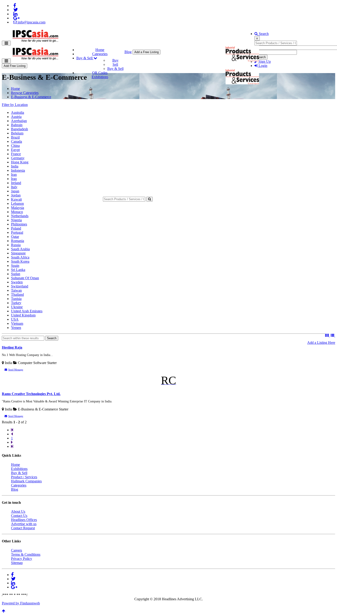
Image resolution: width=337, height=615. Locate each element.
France (16, 154)
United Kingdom (23, 315)
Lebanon (17, 203)
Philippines (19, 224)
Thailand (17, 294)
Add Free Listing (14, 66)
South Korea (20, 261)
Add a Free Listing (146, 52)
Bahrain (16, 125)
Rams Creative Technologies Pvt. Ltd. (31, 394)
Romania (17, 241)
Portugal (17, 232)
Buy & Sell (85, 58)
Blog (128, 52)
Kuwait (16, 199)
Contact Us (19, 516)
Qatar (15, 237)
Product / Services (24, 477)
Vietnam (17, 323)
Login (262, 66)
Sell (115, 64)
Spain (15, 266)
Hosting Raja (12, 347)
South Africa (20, 257)
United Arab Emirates (26, 311)
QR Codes (100, 73)
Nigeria (16, 220)
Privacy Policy (21, 559)
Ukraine (17, 307)
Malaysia (17, 208)
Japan (15, 191)
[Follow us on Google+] (16, 18)
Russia (16, 245)
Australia (17, 112)
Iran (14, 175)
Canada (16, 141)
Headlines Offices (24, 520)
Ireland (16, 183)
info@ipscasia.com (31, 22)
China (15, 146)
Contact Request (23, 528)
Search (263, 34)
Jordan (16, 195)
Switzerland (19, 286)
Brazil (15, 137)
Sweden (17, 282)
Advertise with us (23, 524)
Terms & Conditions (25, 554)
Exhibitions (100, 77)
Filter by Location (15, 105)
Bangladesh (19, 129)
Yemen (16, 328)
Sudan (15, 274)
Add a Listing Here (321, 343)
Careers (16, 550)
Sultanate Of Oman (25, 278)
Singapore (18, 253)
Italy (14, 187)
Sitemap (17, 563)
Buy (115, 60)
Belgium (17, 133)
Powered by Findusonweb (21, 603)
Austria (16, 117)
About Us (18, 511)
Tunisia (16, 299)
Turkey (16, 303)
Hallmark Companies (26, 481)
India (14, 166)
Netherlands (19, 216)
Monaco (17, 212)
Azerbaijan (19, 121)
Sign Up (264, 61)
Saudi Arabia (20, 249)
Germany (18, 158)
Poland (16, 228)
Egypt (15, 150)
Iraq (14, 179)
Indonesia (18, 170)
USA (15, 319)
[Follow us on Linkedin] (15, 14)
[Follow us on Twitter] (15, 10)
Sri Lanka (18, 270)
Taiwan (16, 290)
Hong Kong (19, 162)
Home (99, 50)
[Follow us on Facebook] (14, 6)
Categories (100, 54)
